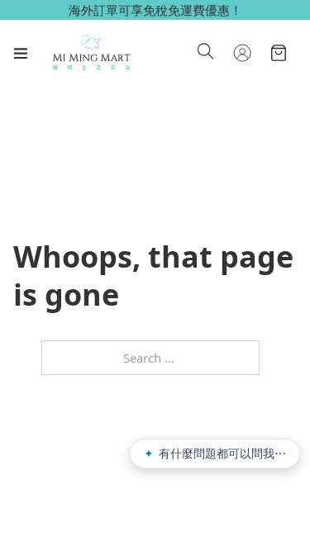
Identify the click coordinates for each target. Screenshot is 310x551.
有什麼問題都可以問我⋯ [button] (215, 453)
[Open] (20, 52)
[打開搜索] (206, 53)
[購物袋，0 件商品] (278, 53)
